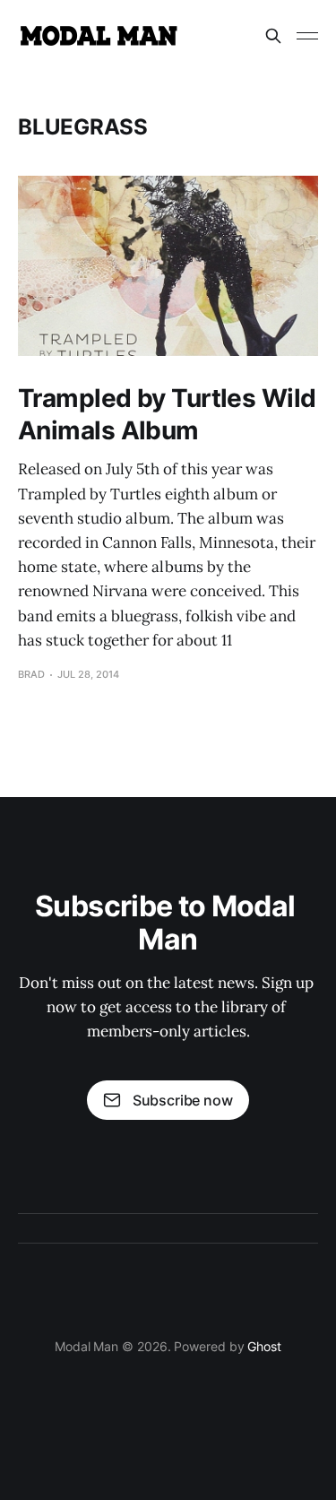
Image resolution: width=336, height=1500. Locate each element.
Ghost (264, 1346)
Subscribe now (183, 1100)
